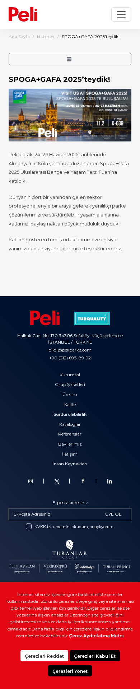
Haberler (46, 36)
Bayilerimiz (70, 444)
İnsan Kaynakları (69, 463)
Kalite (70, 404)
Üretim (69, 394)
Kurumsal (70, 374)
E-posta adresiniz (70, 502)
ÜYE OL (113, 514)
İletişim (70, 454)
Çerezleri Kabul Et (95, 656)
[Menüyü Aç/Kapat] (121, 14)
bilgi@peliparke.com (70, 350)
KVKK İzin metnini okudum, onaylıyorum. (74, 526)
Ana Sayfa (19, 36)
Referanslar (69, 434)
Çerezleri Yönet (70, 671)
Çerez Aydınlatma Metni (96, 635)
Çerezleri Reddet (44, 656)
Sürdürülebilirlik (70, 414)
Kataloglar (70, 424)
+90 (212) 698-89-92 (70, 357)
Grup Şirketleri (70, 384)
